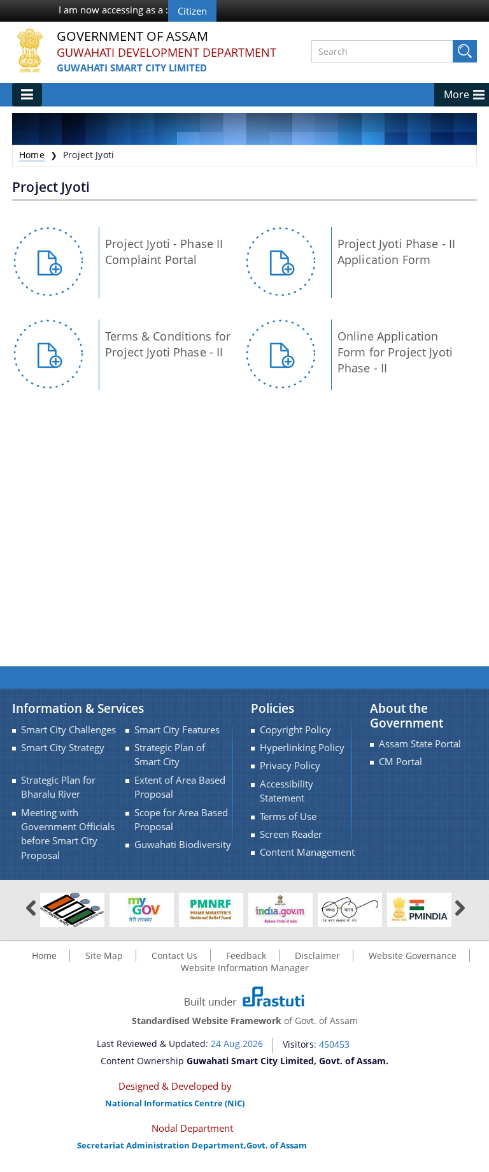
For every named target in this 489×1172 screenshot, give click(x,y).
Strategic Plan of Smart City (169, 754)
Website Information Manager (245, 968)
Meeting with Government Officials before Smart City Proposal (68, 834)
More (456, 94)
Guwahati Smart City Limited (132, 67)
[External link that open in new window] (72, 909)
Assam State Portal (420, 744)
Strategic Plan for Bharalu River (58, 787)
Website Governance (413, 955)
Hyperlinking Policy (302, 747)
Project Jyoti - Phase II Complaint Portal (164, 251)
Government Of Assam (132, 37)
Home (32, 155)
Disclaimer (317, 955)
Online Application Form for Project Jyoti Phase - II (395, 352)
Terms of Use (288, 816)
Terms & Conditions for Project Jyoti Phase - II (167, 344)
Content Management (307, 852)
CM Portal (400, 761)
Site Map (104, 955)
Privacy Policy (290, 765)
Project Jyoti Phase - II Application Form (396, 251)
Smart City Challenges (68, 729)
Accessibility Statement (286, 791)
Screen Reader (291, 834)
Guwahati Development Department (166, 52)
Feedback (246, 955)
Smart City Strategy (62, 747)
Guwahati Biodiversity (182, 844)
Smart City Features (177, 729)
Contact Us (174, 955)
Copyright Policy (295, 729)
